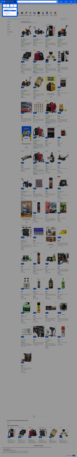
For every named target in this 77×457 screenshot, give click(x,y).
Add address (9, 10)
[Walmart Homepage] (2, 2)
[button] (66, 2)
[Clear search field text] (55, 2)
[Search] (57, 1)
